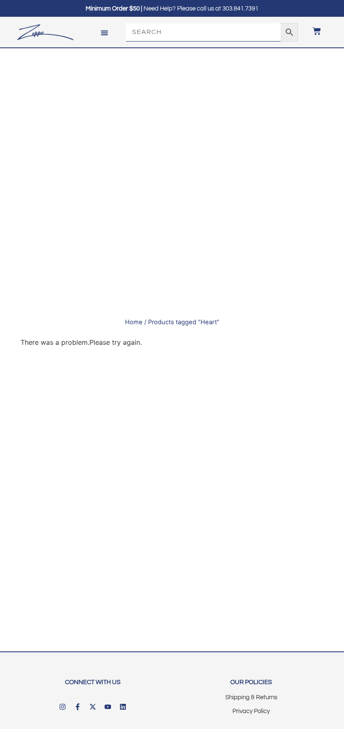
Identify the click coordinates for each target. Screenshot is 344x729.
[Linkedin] (123, 706)
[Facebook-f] (77, 706)
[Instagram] (62, 706)
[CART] (312, 31)
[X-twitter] (92, 706)
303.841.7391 (240, 8)
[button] (104, 32)
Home (134, 322)
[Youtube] (107, 706)
